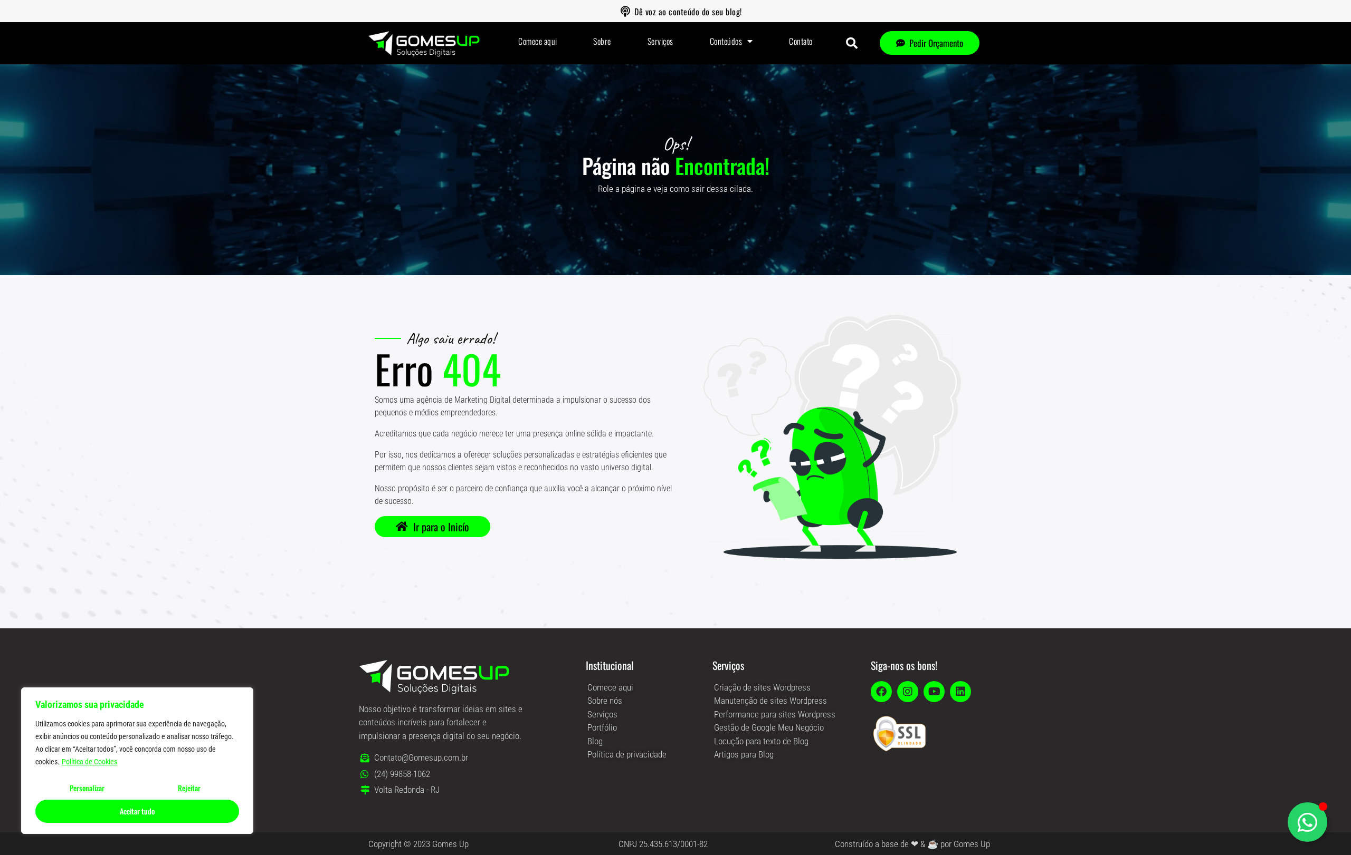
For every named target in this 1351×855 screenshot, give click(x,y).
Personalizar (87, 787)
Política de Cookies (89, 761)
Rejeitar (189, 787)
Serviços (660, 41)
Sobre (602, 41)
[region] (137, 760)
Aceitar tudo (137, 811)
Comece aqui (537, 41)
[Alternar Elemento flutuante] (1307, 822)
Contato (801, 41)
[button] (851, 43)
